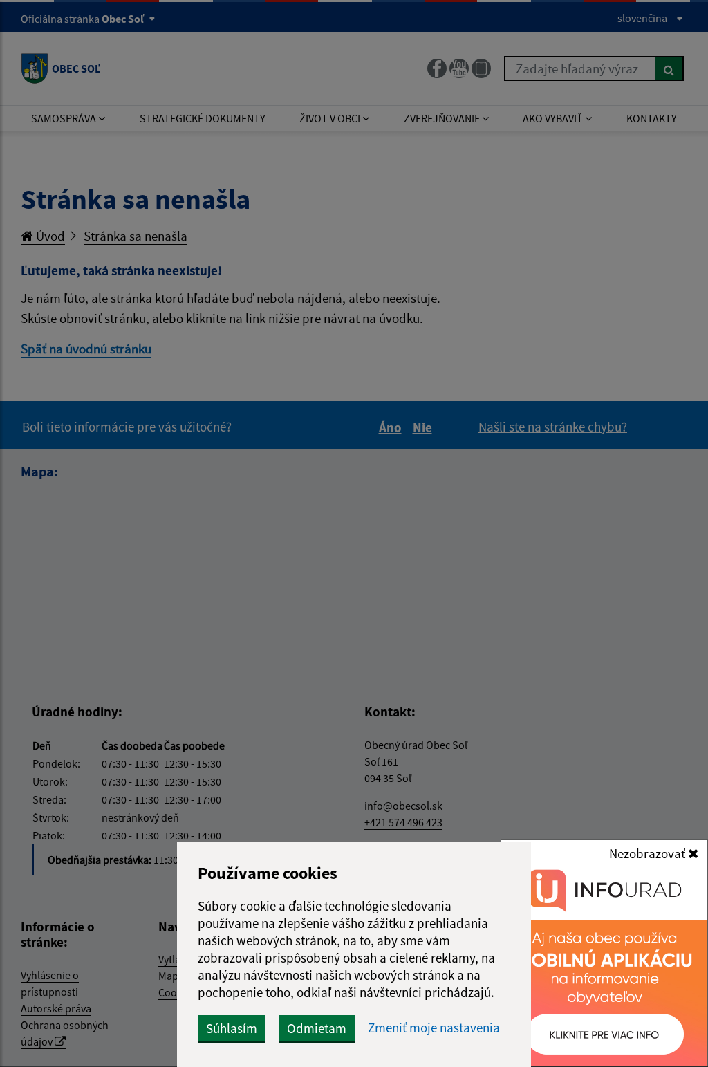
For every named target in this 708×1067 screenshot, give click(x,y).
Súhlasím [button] (231, 1028)
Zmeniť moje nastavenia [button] (434, 1027)
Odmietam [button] (316, 1028)
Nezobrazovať (648, 853)
